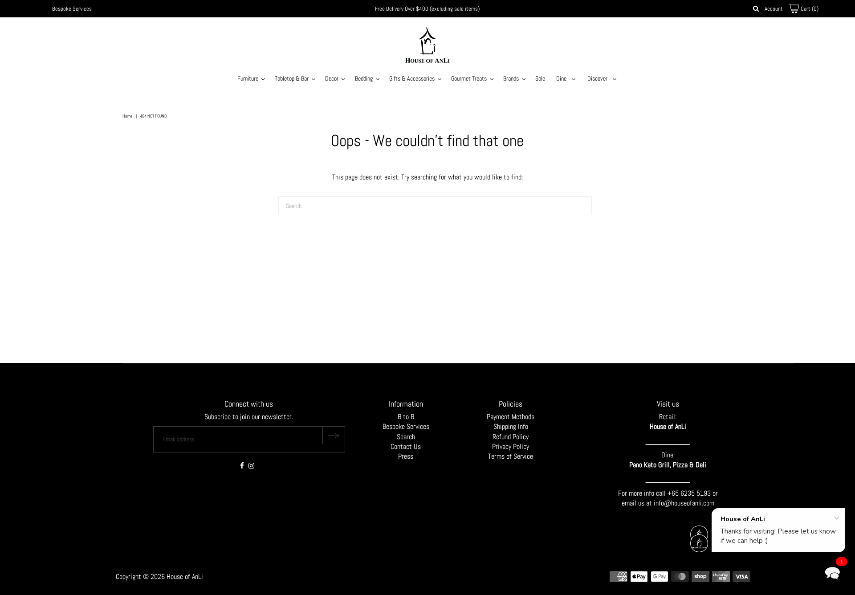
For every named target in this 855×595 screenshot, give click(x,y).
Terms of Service (510, 456)
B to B (406, 416)
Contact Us (406, 446)
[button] (832, 572)
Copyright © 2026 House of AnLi (159, 576)
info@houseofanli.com (684, 503)
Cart (808, 8)
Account (774, 8)
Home (127, 116)
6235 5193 (696, 493)
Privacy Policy (510, 446)
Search (406, 436)
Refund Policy (511, 436)
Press (405, 456)
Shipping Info (510, 426)
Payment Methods (510, 416)
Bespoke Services (72, 8)
